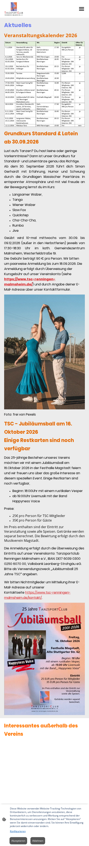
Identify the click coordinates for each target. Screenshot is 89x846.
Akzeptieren (18, 840)
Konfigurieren (18, 831)
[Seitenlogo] (13, 8)
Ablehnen (37, 840)
